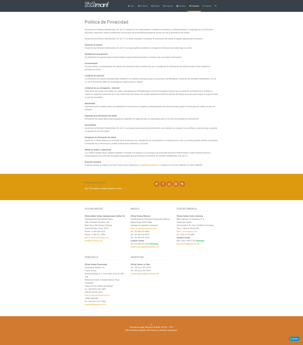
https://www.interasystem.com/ (144, 228)
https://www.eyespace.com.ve (97, 295)
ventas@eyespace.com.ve (95, 304)
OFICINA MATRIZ (94, 208)
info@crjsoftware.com (94, 241)
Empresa (169, 6)
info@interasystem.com (150, 165)
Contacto (195, 6)
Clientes (182, 6)
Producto (144, 6)
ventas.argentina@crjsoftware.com (145, 274)
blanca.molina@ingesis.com (188, 244)
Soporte (207, 6)
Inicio (131, 6)
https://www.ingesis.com (187, 231)
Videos (156, 6)
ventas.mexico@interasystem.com (145, 247)
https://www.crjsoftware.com (96, 238)
